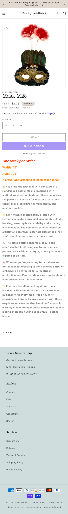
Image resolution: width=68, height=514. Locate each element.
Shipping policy (33, 507)
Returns (10, 448)
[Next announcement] (64, 4)
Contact (10, 392)
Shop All (11, 406)
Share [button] (9, 332)
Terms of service (15, 507)
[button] (3, 13)
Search (10, 421)
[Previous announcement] (3, 4)
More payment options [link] (34, 153)
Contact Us (12, 441)
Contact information (53, 507)
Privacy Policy (14, 469)
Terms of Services (16, 455)
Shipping (6, 108)
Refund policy (39, 502)
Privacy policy (55, 502)
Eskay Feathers (22, 502)
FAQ (8, 399)
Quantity (6, 119)
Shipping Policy (15, 462)
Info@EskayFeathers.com (21, 373)
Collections (12, 413)
